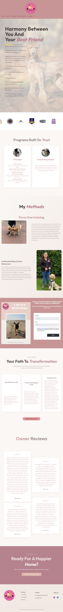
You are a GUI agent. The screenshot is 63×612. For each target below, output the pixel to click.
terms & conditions (44, 328)
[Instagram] (54, 597)
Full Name (37, 315)
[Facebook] (57, 597)
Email (36, 322)
